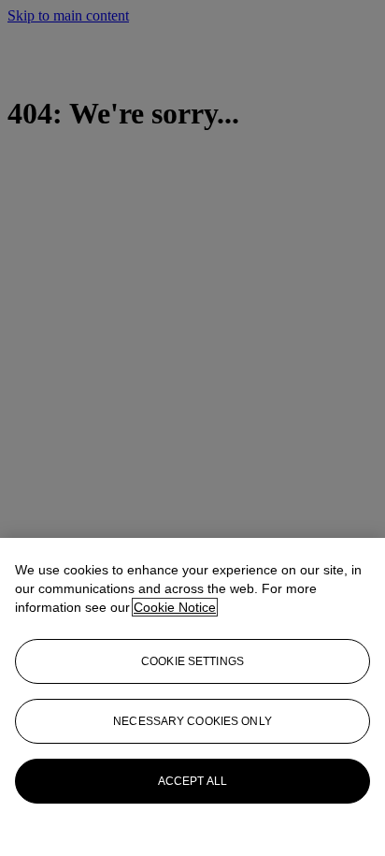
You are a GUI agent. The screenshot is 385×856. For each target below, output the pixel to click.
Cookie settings (192, 661)
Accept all (192, 781)
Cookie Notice (175, 607)
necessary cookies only (192, 721)
